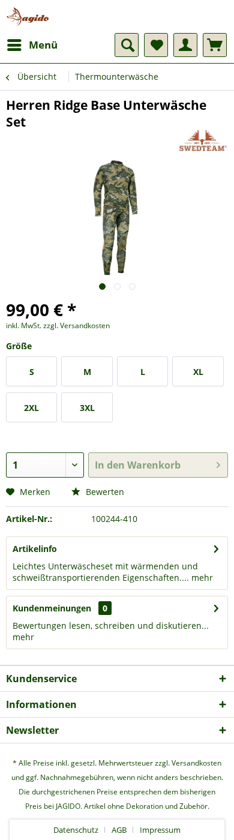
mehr (201, 577)
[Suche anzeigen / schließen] (127, 45)
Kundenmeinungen (52, 608)
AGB (119, 829)
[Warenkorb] (215, 45)
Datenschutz (75, 829)
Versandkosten (196, 763)
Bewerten (103, 491)
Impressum (160, 829)
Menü (43, 45)
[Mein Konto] (185, 45)
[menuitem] (32, 45)
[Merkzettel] (156, 45)
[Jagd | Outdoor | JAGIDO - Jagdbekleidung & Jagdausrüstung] (27, 16)
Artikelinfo (35, 548)
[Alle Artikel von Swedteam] (202, 140)
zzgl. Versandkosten (76, 325)
